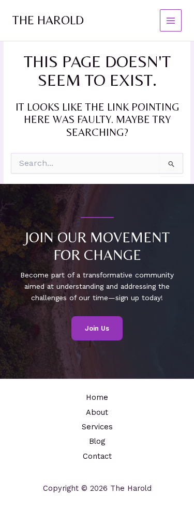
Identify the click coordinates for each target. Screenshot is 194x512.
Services (97, 426)
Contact (97, 456)
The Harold (48, 20)
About (97, 412)
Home (97, 397)
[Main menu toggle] (171, 20)
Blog (97, 441)
